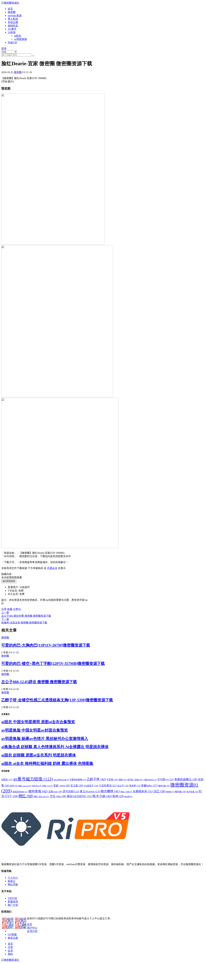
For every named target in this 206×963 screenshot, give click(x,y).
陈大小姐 (102, 796)
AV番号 (12, 29)
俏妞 (122, 779)
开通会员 (52, 568)
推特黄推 (37, 791)
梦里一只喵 (126, 792)
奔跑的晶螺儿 (185, 779)
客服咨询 (13, 901)
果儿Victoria (90, 791)
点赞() (17, 609)
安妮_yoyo (61, 785)
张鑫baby (149, 785)
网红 (26, 796)
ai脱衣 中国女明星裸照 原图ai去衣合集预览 (38, 722)
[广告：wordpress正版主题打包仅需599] (2, 606)
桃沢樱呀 (110, 791)
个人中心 (13, 877)
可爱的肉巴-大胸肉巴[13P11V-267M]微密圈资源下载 (45, 645)
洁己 (159, 791)
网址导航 (13, 884)
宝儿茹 (76, 785)
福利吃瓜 (13, 25)
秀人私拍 (13, 19)
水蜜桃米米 (143, 791)
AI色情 (12, 32)
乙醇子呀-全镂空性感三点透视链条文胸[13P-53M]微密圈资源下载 (57, 700)
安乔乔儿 (37, 786)
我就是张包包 (20, 792)
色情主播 (13, 22)
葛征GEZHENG (79, 796)
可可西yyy (165, 779)
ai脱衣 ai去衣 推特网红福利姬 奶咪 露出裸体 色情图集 (47, 763)
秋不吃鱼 (192, 792)
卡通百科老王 (150, 780)
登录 (3, 48)
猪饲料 (170, 792)
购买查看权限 (9, 581)
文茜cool (55, 791)
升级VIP (12, 42)
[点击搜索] (33, 55)
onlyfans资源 (15, 15)
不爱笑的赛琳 (78, 779)
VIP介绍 (12, 898)
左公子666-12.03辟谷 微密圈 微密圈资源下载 (39, 682)
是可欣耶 (71, 791)
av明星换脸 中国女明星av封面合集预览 (34, 730)
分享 (3, 609)
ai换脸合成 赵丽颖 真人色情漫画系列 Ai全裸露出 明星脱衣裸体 (55, 747)
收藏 (9, 609)
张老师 (134, 785)
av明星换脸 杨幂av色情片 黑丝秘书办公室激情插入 (44, 738)
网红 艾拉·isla (41, 796)
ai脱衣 (17, 35)
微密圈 (11, 12)
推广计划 (13, 905)
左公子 (122, 785)
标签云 (11, 881)
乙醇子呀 (96, 779)
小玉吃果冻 (108, 785)
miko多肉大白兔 (61, 780)
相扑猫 (180, 791)
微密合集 (164, 786)
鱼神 (118, 796)
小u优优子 (91, 785)
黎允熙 (128, 796)
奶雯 (14, 786)
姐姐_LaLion (24, 786)
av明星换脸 (20, 39)
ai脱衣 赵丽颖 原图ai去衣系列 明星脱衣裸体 (38, 755)
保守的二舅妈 (135, 780)
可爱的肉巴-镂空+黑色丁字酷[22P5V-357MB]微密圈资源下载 (53, 663)
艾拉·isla (58, 796)
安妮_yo (47, 786)
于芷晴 (112, 779)
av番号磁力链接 (33, 779)
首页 (10, 8)
